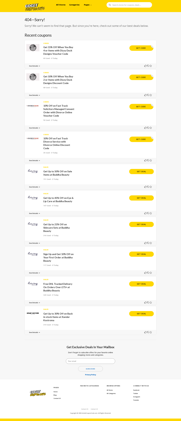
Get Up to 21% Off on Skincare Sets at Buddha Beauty (56, 227)
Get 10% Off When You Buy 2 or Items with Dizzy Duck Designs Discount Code (58, 79)
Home (56, 392)
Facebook (136, 390)
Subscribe (90, 369)
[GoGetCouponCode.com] (35, 7)
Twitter (135, 393)
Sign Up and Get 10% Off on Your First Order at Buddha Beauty (58, 257)
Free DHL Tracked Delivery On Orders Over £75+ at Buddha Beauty (57, 287)
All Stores (61, 5)
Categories (74, 5)
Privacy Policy (90, 375)
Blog (55, 395)
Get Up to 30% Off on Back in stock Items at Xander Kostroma (58, 317)
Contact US (57, 398)
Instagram (136, 397)
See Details (33, 66)
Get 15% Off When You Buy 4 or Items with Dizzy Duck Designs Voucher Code (58, 50)
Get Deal (141, 171)
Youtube (136, 400)
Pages (87, 5)
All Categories (111, 393)
